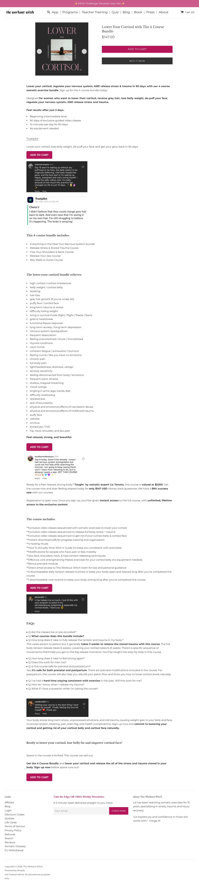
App (55, 12)
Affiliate (9, 802)
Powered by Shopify (15, 870)
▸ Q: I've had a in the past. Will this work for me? (84, 680)
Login (8, 810)
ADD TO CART (39, 154)
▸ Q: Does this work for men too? (46, 662)
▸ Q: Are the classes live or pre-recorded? (51, 632)
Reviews (10, 842)
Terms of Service (15, 826)
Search (9, 838)
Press (150, 12)
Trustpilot (32, 138)
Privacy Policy (13, 830)
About (163, 12)
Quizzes (9, 818)
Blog (126, 12)
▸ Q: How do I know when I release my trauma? (55, 684)
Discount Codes (14, 814)
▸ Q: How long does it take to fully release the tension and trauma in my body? (74, 640)
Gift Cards (11, 822)
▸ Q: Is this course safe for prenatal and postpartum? (58, 666)
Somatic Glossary (15, 846)
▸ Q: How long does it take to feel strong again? (55, 658)
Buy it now (137, 61)
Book (138, 12)
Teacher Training (95, 12)
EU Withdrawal (14, 850)
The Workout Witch (33, 866)
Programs (70, 12)
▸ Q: (55, 636)
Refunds (10, 834)
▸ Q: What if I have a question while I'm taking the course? (62, 688)
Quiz (115, 12)
